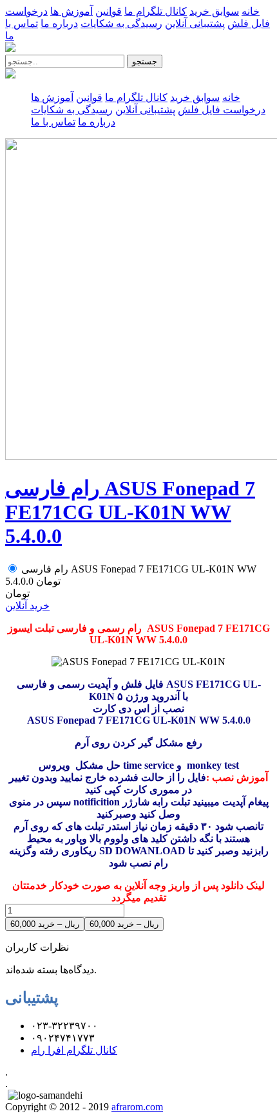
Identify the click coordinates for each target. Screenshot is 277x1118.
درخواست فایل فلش (221, 109)
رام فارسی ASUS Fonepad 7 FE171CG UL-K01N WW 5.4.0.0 (130, 512)
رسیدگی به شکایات (121, 23)
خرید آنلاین (27, 605)
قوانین (108, 11)
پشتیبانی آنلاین (195, 23)
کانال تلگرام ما (155, 11)
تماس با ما (53, 121)
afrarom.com (137, 1106)
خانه (251, 11)
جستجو (144, 61)
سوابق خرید (214, 11)
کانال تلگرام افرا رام (74, 1050)
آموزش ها (71, 11)
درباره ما (59, 23)
